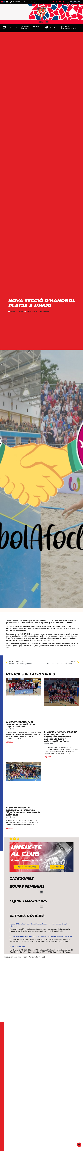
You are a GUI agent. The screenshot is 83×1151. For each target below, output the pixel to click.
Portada (46, 311)
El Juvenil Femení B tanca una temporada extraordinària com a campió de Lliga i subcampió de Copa (60, 736)
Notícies (39, 311)
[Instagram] (18, 838)
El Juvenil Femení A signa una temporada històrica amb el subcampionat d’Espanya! (41, 936)
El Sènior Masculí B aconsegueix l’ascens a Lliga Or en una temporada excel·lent (23, 811)
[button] (47, 22)
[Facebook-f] (11, 838)
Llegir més (9, 742)
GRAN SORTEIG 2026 (18, 947)
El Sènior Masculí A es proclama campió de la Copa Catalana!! (20, 724)
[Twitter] (14, 838)
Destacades (30, 311)
